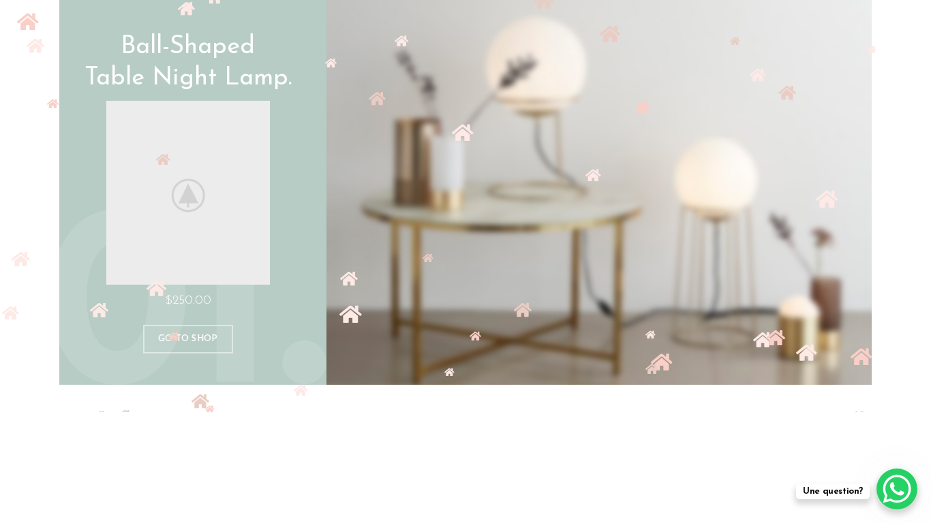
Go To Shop (188, 338)
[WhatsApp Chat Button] (896, 489)
